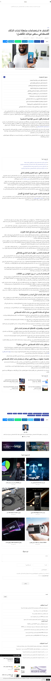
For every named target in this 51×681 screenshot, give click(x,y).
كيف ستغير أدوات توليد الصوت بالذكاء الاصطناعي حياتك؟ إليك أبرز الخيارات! (34, 168)
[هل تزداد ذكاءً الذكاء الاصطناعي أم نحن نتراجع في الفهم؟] (37, 469)
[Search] (0, 2)
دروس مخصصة (26, 179)
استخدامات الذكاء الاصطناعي (37, 413)
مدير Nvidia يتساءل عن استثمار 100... (13, 482)
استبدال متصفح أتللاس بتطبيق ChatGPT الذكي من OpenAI (37, 624)
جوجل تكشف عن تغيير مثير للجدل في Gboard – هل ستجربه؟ (34, 380)
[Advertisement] (25, 17)
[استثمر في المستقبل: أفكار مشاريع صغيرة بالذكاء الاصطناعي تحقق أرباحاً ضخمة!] (17, 660)
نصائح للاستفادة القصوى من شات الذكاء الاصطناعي (36, 99)
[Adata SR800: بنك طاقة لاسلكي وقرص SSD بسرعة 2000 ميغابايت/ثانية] (37, 529)
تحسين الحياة (30, 413)
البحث (47, 594)
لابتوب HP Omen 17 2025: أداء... (13, 512)
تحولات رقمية (25, 413)
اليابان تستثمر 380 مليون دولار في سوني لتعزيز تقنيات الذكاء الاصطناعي (36, 629)
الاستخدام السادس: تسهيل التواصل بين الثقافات (37, 93)
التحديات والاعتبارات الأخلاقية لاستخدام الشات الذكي (36, 101)
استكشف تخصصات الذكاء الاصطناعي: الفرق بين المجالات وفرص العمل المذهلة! (10, 380)
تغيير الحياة (15, 413)
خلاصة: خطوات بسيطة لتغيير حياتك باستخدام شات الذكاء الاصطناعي (32, 106)
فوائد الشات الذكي (38, 415)
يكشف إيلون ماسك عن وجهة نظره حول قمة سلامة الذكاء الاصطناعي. (35, 166)
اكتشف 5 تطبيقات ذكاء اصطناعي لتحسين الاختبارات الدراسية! (33, 652)
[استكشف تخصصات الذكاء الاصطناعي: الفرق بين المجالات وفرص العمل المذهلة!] (22, 381)
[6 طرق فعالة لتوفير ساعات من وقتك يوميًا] (17, 669)
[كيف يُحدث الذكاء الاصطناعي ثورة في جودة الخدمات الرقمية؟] (22, 388)
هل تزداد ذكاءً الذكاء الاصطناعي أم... (37, 482)
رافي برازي (46, 38)
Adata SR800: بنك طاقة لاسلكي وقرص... (37, 542)
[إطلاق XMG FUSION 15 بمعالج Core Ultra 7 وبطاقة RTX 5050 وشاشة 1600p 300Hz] (13, 529)
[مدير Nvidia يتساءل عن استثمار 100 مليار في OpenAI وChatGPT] (13, 469)
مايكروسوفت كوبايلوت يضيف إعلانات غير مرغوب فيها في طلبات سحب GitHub (34, 626)
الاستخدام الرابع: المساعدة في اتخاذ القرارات (38, 88)
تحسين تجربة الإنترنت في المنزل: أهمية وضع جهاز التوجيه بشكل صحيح (36, 619)
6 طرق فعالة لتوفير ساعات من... (8, 667)
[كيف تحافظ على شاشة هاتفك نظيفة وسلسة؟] (17, 677)
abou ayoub (45, 646)
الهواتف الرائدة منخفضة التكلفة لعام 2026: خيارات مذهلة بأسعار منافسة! (29, 646)
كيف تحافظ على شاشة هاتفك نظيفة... (7, 675)
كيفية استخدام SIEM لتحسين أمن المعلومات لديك (39, 616)
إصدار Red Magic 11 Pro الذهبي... (37, 512)
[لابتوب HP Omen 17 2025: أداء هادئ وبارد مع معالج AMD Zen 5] (13, 499)
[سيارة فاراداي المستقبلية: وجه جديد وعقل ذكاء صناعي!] (45, 388)
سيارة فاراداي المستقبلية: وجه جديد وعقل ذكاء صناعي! (34, 387)
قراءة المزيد (43, 679)
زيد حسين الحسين (45, 649)
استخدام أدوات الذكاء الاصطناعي (43, 126)
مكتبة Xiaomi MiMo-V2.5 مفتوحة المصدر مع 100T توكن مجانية (37, 632)
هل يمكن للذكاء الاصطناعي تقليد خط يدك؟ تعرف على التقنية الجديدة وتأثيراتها (33, 164)
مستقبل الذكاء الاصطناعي (31, 415)
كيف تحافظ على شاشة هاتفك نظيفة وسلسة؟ (40, 613)
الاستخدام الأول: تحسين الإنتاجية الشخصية (38, 80)
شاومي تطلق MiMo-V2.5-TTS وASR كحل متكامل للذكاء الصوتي (37, 635)
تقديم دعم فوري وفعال (38, 198)
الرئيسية (38, 6)
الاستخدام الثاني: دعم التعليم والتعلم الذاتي (38, 83)
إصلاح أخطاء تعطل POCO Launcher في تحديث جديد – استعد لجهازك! (28, 649)
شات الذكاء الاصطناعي (45, 415)
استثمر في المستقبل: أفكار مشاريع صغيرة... (8, 659)
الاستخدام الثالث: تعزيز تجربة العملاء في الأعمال (37, 85)
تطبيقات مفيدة (20, 413)
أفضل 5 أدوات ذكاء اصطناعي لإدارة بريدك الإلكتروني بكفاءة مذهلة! (35, 162)
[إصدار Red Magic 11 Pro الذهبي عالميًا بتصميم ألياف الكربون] (37, 499)
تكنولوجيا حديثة (10, 413)
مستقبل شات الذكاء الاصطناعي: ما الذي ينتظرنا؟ (36, 104)
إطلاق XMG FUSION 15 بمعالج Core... (13, 542)
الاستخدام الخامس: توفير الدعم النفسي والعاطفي (37, 91)
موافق (48, 679)
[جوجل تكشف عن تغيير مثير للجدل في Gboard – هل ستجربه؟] (45, 381)
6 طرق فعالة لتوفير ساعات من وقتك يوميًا (41, 611)
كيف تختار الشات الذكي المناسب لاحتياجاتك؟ (38, 96)
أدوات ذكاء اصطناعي (45, 413)
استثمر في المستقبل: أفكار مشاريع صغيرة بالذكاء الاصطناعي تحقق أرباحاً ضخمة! (34, 608)
